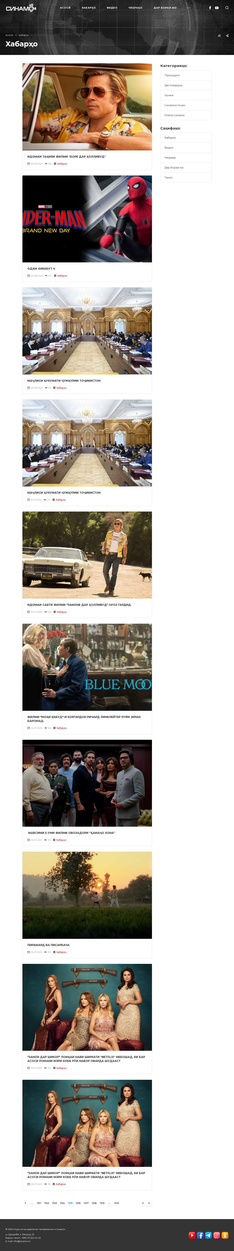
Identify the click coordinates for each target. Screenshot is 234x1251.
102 (46, 1203)
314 (116, 1203)
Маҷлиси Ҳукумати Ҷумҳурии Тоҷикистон (64, 380)
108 (94, 1203)
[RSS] (219, 35)
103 (54, 1203)
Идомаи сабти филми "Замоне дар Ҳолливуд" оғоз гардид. (79, 605)
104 (62, 1203)
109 (102, 1203)
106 (78, 1203)
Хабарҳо (62, 163)
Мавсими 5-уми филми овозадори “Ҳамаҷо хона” (71, 833)
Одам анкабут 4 (41, 268)
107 (86, 1203)
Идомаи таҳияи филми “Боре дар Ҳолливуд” (66, 156)
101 (39, 1203)
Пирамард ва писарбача (48, 945)
